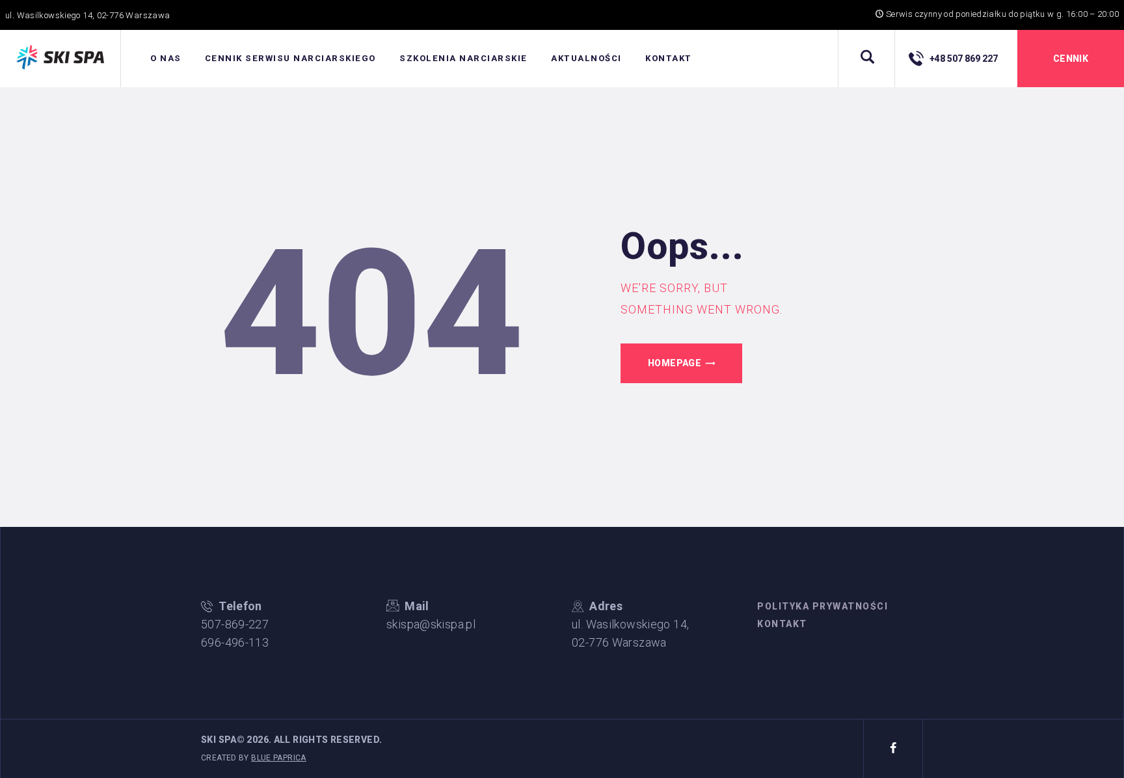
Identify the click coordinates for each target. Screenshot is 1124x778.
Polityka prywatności (822, 606)
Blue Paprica (278, 757)
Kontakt (782, 624)
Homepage (674, 363)
